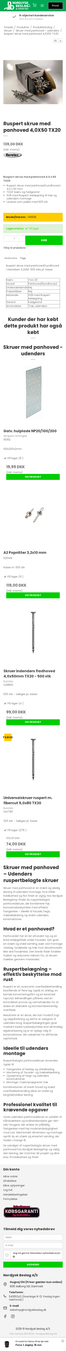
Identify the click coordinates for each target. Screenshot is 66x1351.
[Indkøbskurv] (34, 5)
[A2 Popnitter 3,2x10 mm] (33, 517)
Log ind (7, 1190)
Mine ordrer (10, 1176)
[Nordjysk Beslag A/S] (16, 5)
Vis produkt (33, 476)
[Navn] (33, 1237)
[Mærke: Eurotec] (12, 162)
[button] (55, 41)
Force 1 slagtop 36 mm (29, 1345)
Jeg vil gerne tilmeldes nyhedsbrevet (36, 1253)
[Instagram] (13, 1317)
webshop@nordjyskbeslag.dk (28, 1310)
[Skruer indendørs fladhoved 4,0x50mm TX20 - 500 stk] (33, 635)
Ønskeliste (9, 1181)
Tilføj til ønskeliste (14, 248)
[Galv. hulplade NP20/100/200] (33, 395)
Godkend (33, 1264)
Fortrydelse (10, 1199)
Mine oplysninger (14, 1185)
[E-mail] (33, 1245)
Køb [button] (44, 240)
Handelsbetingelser (15, 1194)
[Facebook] (5, 1317)
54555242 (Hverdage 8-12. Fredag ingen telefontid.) (34, 1298)
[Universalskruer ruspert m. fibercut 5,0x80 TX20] (33, 762)
